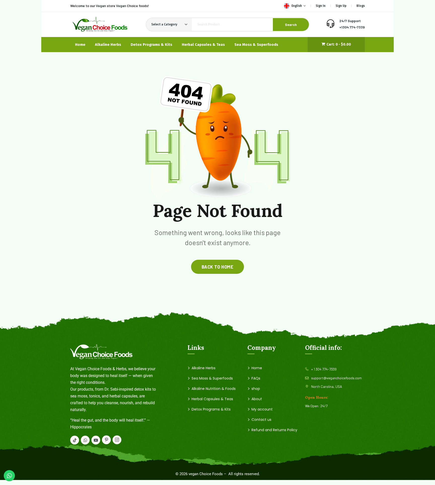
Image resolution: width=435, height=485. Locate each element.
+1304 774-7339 (352, 27)
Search (291, 24)
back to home (217, 267)
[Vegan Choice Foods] (99, 24)
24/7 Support (350, 21)
